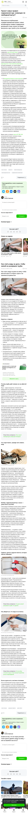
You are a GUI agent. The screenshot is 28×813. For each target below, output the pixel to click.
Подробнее (14, 802)
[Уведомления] (23, 2)
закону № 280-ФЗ (18, 134)
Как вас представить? (7, 212)
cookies (16, 800)
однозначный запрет (12, 52)
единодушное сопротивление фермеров (11, 63)
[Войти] (26, 2)
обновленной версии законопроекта (13, 78)
